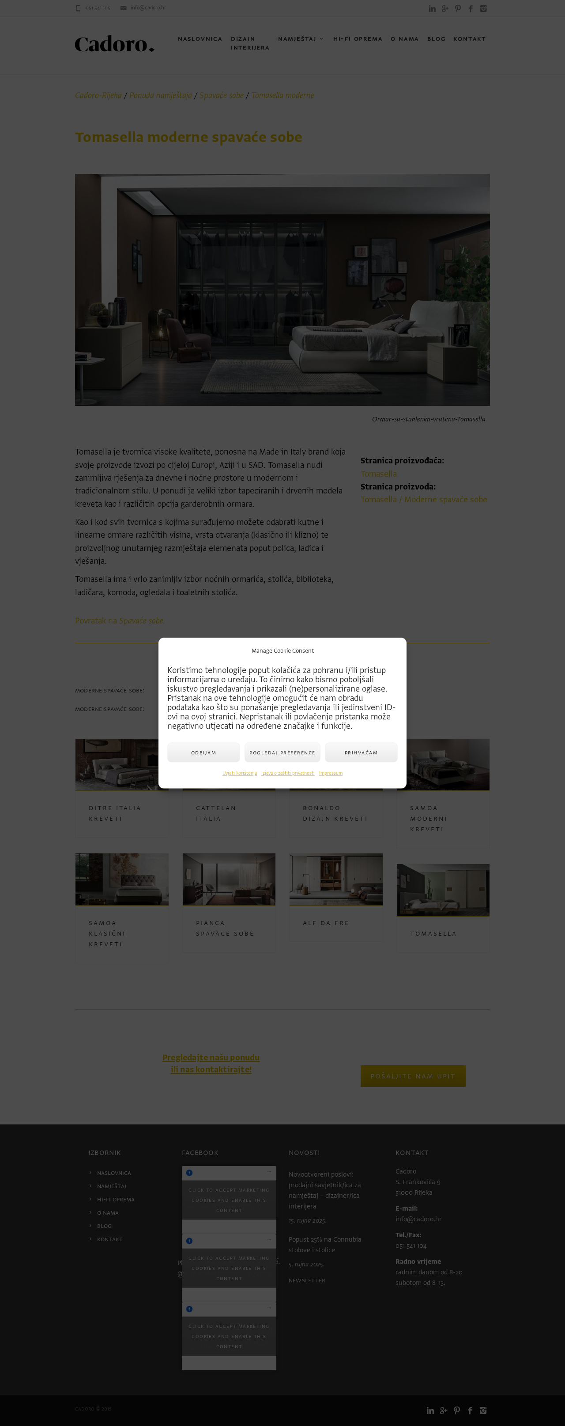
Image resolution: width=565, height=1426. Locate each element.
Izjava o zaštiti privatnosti (288, 773)
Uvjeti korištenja (239, 773)
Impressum (331, 773)
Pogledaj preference (282, 752)
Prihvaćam (361, 752)
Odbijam (204, 752)
